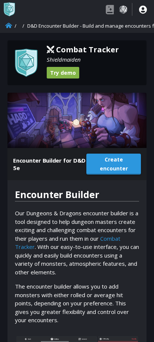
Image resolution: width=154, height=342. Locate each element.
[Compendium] (110, 9)
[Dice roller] (123, 9)
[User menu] (143, 9)
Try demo (63, 72)
